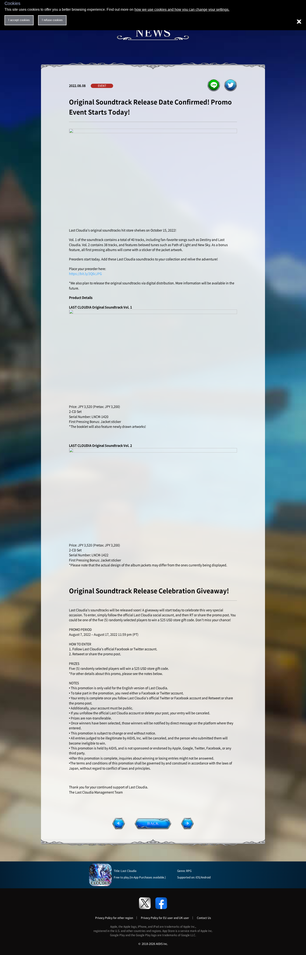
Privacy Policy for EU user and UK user (165, 918)
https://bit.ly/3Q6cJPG (85, 273)
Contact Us (204, 918)
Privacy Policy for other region (114, 918)
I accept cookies (19, 20)
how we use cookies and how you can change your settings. (181, 9)
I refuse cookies (52, 20)
